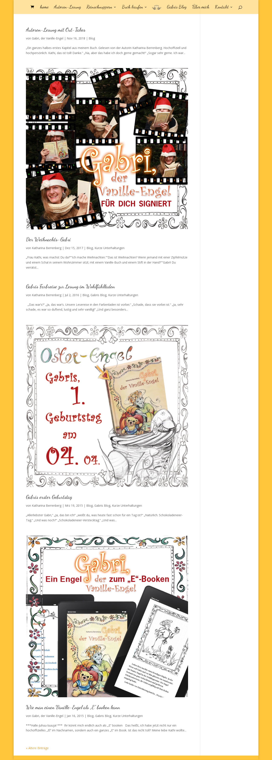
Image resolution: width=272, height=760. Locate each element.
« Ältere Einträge (37, 748)
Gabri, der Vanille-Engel (47, 38)
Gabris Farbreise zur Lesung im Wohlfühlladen (70, 286)
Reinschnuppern (99, 8)
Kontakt (222, 8)
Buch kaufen (132, 8)
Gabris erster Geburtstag (49, 497)
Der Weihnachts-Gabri (48, 239)
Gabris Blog (177, 8)
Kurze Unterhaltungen (110, 248)
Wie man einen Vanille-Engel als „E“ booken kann (73, 707)
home (44, 8)
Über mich (200, 8)
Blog (92, 38)
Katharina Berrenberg (46, 248)
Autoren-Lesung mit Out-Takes (55, 30)
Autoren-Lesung (67, 8)
